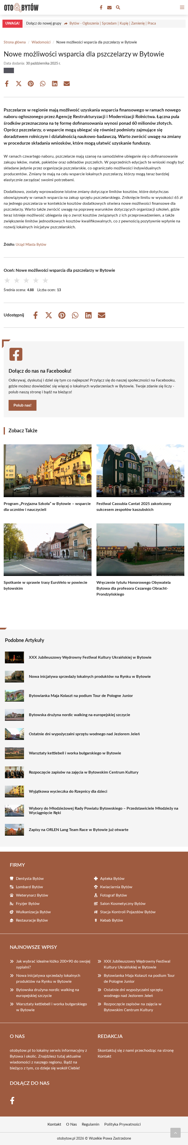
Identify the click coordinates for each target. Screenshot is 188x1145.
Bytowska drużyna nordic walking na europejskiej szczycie (79, 715)
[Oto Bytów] (20, 7)
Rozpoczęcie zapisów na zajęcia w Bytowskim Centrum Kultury (83, 772)
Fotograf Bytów (113, 895)
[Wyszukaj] (118, 8)
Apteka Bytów (112, 879)
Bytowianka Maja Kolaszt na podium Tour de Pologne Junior (81, 696)
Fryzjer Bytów (28, 904)
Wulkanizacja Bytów (33, 912)
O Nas (71, 1124)
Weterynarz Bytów (32, 895)
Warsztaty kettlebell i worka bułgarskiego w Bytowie (75, 753)
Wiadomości (41, 42)
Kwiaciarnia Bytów (116, 887)
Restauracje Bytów (32, 920)
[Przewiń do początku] (175, 1133)
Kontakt (104, 1056)
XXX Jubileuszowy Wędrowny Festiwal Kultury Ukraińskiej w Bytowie (90, 657)
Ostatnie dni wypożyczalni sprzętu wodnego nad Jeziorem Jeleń (84, 734)
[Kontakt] (109, 7)
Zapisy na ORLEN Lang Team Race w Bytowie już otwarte (79, 830)
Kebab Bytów (111, 920)
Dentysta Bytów (30, 879)
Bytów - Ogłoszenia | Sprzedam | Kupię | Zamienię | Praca (113, 23)
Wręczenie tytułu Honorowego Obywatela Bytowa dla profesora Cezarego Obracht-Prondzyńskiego (133, 588)
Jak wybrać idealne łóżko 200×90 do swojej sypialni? (53, 964)
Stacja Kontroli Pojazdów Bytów (128, 912)
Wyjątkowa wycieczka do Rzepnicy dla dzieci (68, 791)
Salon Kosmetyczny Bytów (123, 904)
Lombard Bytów (29, 887)
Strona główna (15, 42)
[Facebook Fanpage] (100, 7)
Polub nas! (22, 405)
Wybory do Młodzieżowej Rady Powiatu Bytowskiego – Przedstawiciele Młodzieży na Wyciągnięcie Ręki (103, 810)
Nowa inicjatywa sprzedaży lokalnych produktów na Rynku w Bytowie (90, 677)
